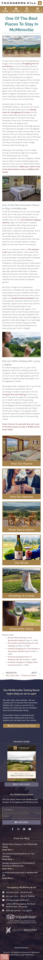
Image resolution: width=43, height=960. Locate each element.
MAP (27, 11)
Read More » (8, 850)
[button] (40, 3)
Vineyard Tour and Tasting (14, 394)
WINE (5, 11)
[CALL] (37, 8)
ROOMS (16, 11)
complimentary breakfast (22, 298)
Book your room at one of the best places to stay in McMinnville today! (21, 169)
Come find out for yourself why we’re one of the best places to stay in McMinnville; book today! (21, 427)
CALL (37, 11)
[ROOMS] (16, 8)
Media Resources (21, 948)
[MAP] (27, 8)
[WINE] (5, 9)
